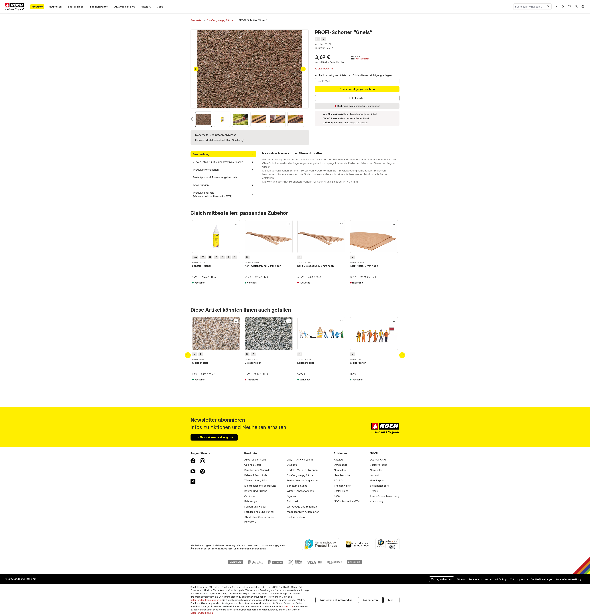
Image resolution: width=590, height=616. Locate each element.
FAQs (337, 496)
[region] (249, 78)
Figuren (291, 496)
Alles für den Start (255, 459)
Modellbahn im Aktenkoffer (303, 511)
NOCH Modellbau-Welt (347, 501)
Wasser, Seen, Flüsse (256, 480)
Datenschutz (475, 579)
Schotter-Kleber (201, 265)
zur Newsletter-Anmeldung (211, 437)
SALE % (339, 480)
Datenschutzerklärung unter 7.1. (206, 600)
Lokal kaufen (357, 98)
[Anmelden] (576, 6)
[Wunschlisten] (569, 6)
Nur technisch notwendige (336, 600)
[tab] (223, 154)
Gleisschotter (200, 362)
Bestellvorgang (378, 464)
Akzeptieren (370, 600)
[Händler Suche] (562, 6)
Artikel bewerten (324, 68)
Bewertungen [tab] (201, 185)
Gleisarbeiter (358, 362)
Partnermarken (296, 517)
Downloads (340, 464)
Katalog (338, 459)
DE (556, 6)
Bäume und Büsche (255, 490)
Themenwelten (342, 485)
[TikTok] (193, 481)
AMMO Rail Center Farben (259, 517)
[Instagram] (202, 461)
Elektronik (293, 501)
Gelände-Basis (252, 464)
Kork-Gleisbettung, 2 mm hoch (263, 265)
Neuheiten (340, 470)
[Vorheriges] (196, 69)
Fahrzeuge (250, 501)
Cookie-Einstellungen (542, 579)
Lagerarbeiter (305, 362)
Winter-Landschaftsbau (300, 490)
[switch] (392, 547)
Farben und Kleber (255, 506)
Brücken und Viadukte (257, 470)
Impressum (522, 579)
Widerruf (461, 579)
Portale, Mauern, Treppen (302, 470)
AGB (512, 579)
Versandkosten (362, 59)
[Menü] (397, 540)
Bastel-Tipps (341, 490)
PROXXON (250, 522)
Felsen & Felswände (255, 475)
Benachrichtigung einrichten (357, 89)
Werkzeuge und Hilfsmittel (302, 506)
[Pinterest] (202, 471)
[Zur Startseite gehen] (14, 6)
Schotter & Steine (297, 485)
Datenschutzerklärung (202, 613)
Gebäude (249, 496)
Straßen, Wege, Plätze (300, 475)
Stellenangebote (379, 485)
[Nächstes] (303, 69)
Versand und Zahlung (496, 579)
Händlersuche (342, 475)
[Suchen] (548, 6)
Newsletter (376, 470)
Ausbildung (376, 501)
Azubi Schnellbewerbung (384, 496)
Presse (374, 490)
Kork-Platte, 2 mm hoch (364, 265)
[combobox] (529, 6)
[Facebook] (193, 461)
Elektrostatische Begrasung (260, 485)
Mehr (391, 600)
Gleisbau (292, 464)
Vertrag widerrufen (441, 579)
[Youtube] (193, 471)
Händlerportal (378, 480)
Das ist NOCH (378, 459)
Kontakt (374, 475)
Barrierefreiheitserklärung (569, 579)
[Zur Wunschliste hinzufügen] (236, 223)
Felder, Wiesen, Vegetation (302, 480)
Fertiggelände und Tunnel (259, 511)
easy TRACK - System (300, 459)
